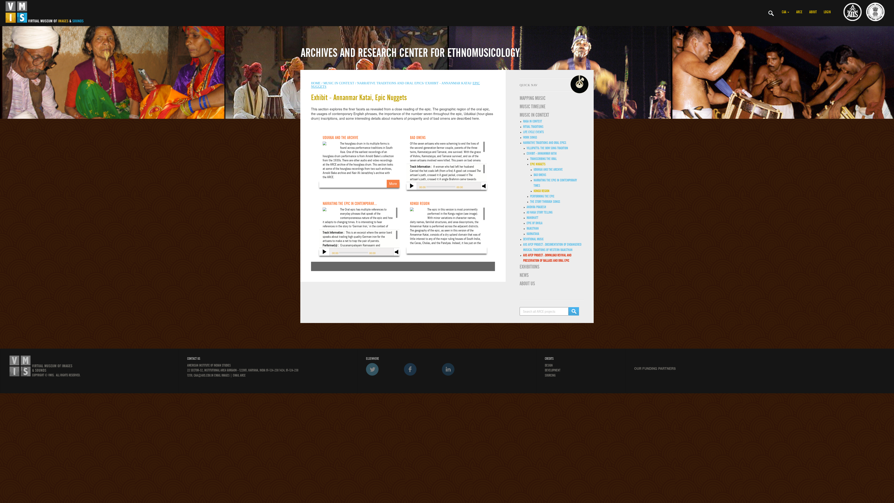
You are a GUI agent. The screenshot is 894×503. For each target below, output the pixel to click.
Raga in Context (532, 121)
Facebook (410, 369)
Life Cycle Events (533, 132)
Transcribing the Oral (543, 159)
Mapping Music (532, 98)
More (393, 183)
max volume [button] (484, 189)
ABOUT (813, 12)
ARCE (799, 12)
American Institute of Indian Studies (209, 365)
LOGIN (827, 12)
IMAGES (225, 375)
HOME (316, 83)
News (524, 275)
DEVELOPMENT (552, 370)
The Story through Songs (545, 202)
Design (549, 365)
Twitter (372, 369)
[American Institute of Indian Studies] (852, 11)
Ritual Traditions (533, 127)
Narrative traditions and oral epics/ (390, 83)
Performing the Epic (542, 196)
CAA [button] (784, 12)
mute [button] (484, 185)
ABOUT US (527, 284)
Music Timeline (532, 107)
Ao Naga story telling (539, 212)
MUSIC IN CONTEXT (534, 115)
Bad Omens (540, 175)
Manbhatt (532, 218)
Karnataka (533, 234)
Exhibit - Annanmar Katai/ (448, 83)
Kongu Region (541, 191)
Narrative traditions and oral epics (544, 143)
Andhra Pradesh (536, 207)
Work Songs (530, 137)
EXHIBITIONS (529, 267)
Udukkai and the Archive (548, 169)
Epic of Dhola (534, 223)
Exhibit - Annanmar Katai (542, 153)
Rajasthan (533, 228)
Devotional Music (533, 239)
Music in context (338, 83)
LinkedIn (448, 369)
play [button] (411, 186)
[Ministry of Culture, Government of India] (875, 11)
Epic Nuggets (537, 164)
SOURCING (550, 375)
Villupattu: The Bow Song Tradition (547, 148)
